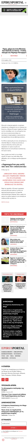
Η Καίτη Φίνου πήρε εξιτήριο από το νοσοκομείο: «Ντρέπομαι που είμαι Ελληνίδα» (18, 250)
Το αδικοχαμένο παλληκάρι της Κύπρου (12, 389)
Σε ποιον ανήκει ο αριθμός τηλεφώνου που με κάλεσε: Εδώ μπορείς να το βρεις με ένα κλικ (13, 334)
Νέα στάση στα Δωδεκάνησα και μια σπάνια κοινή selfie (17, 240)
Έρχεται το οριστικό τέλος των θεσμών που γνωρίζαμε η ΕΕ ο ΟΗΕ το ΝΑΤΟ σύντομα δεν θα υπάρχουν (18, 260)
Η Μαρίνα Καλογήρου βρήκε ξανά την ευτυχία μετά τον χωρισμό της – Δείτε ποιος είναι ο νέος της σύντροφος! (13, 320)
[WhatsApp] (12, 67)
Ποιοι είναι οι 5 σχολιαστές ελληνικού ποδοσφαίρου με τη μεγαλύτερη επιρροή (14, 312)
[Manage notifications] (3, 440)
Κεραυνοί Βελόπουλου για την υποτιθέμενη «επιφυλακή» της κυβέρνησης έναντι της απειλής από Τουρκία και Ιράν (18, 230)
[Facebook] (2, 67)
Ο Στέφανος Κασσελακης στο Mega (13, 306)
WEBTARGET (14, 439)
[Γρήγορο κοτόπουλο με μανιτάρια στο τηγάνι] (5, 220)
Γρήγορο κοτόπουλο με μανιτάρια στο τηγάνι (17, 219)
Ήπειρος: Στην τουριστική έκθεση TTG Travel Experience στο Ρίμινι (13, 395)
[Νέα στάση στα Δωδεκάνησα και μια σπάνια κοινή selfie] (5, 241)
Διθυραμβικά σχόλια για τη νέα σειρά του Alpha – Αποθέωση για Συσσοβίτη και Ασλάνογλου (7, 288)
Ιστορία (3, 392)
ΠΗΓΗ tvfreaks (5, 202)
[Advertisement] (14, 30)
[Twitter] (6, 67)
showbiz (13, 244)
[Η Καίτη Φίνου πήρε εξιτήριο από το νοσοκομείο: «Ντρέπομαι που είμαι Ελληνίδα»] (5, 250)
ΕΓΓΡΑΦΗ (13, 427)
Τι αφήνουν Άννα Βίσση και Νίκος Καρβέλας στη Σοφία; (20, 286)
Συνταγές (14, 221)
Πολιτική (13, 235)
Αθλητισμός (4, 415)
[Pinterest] (9, 67)
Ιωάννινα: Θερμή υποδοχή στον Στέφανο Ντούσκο (12, 327)
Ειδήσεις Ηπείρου (5, 398)
